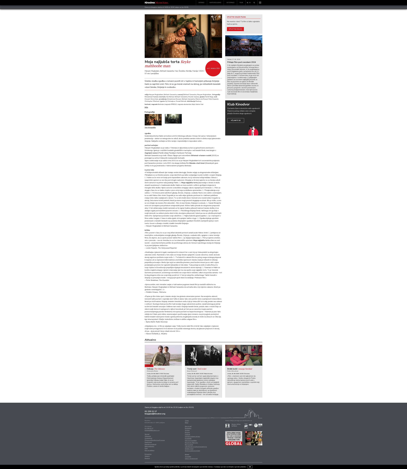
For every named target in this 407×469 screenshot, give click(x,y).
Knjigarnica (148, 454)
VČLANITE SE (236, 120)
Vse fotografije (150, 127)
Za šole (187, 430)
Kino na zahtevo (149, 450)
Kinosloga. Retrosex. (191, 443)
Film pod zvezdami (191, 441)
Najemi (187, 454)
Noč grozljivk (189, 445)
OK (250, 467)
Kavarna (147, 458)
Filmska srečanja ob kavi (192, 436)
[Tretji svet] (203, 355)
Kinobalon (188, 428)
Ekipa (186, 423)
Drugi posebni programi (192, 451)
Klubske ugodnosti (150, 444)
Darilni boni (148, 442)
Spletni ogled (235, 29)
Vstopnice (230, 3)
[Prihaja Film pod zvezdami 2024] (243, 45)
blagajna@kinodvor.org (155, 413)
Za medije (188, 457)
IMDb (146, 107)
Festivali (187, 434)
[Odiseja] (163, 355)
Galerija (147, 456)
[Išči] (254, 2)
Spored (201, 3)
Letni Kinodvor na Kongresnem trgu (196, 447)
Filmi (241, 3)
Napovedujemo (215, 3)
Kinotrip (187, 432)
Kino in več (188, 426)
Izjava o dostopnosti (191, 459)
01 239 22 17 (151, 411)
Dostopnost (148, 438)
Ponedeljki (188, 439)
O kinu (187, 421)
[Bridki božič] (243, 355)
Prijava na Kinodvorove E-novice (155, 440)
